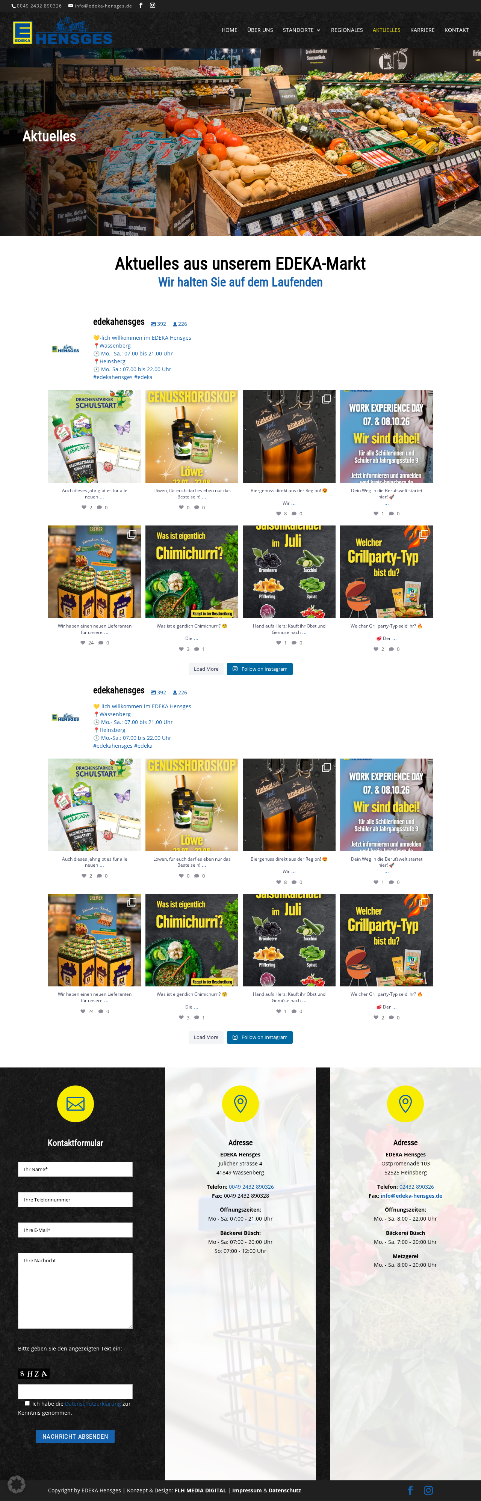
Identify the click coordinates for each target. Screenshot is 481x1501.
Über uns (260, 30)
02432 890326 (416, 1186)
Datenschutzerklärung (93, 1403)
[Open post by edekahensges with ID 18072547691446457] (191, 571)
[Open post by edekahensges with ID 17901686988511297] (386, 436)
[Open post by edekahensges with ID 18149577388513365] (94, 571)
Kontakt (457, 30)
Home (229, 30)
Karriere (422, 30)
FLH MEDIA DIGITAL (200, 1490)
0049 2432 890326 (39, 6)
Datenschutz (285, 1490)
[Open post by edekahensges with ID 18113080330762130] (289, 436)
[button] (16, 1484)
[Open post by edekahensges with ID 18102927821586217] (386, 571)
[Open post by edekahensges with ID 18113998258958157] (191, 436)
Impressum (247, 1490)
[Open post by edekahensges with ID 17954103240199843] (289, 571)
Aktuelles (387, 30)
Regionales (347, 30)
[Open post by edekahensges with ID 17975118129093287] (94, 436)
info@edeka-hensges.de (411, 1195)
